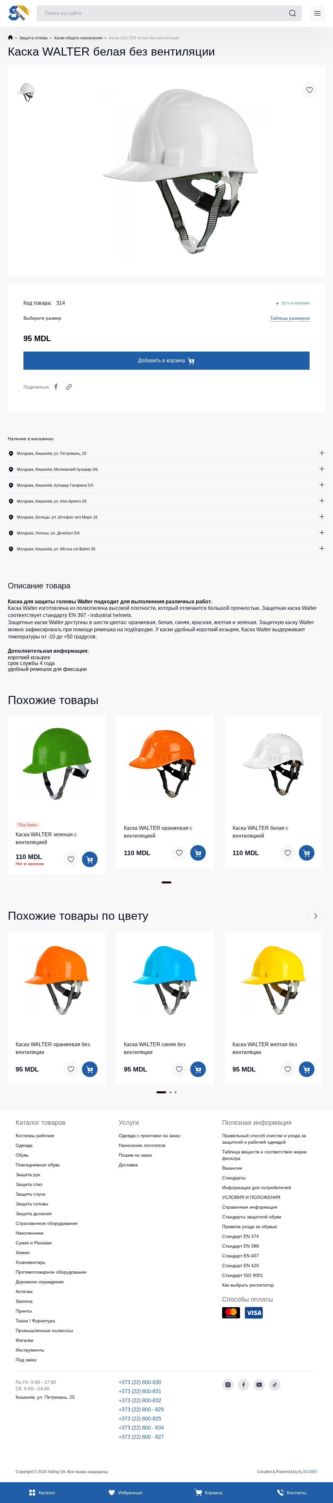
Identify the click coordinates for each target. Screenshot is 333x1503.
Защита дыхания (34, 1213)
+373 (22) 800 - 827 (141, 1437)
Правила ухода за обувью (249, 1226)
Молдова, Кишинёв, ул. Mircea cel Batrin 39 (56, 549)
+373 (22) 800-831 (140, 1391)
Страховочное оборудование (47, 1223)
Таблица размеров (290, 318)
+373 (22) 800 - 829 (141, 1409)
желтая (222, 622)
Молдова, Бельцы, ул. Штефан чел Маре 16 (57, 517)
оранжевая (141, 622)
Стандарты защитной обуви (251, 1216)
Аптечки (24, 1291)
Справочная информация (249, 1207)
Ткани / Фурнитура (35, 1320)
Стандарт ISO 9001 (242, 1275)
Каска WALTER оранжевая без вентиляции (53, 1048)
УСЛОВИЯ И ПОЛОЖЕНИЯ (251, 1197)
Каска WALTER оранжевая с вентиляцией (158, 832)
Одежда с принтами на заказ (149, 1135)
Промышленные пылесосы (44, 1330)
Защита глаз (29, 1184)
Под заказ (26, 1359)
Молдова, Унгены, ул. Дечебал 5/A (48, 533)
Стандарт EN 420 (240, 1265)
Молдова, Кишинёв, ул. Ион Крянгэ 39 (52, 501)
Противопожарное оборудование (51, 1272)
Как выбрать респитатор (248, 1285)
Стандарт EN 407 (240, 1255)
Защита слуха (30, 1194)
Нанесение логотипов (142, 1145)
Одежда (24, 1145)
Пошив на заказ (135, 1155)
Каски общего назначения (77, 38)
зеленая (246, 622)
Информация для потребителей (256, 1187)
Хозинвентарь (30, 1262)
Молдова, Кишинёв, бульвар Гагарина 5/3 (55, 485)
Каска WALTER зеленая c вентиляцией (46, 838)
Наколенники (30, 1233)
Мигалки (24, 1340)
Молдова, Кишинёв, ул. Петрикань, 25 (52, 453)
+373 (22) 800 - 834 (141, 1428)
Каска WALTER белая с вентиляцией (260, 832)
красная (201, 622)
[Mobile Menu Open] (317, 13)
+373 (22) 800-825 (140, 1418)
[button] (56, 763)
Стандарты (234, 1177)
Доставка (128, 1164)
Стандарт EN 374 (240, 1236)
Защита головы (33, 38)
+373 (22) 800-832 (140, 1400)
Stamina (24, 1301)
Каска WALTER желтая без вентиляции (265, 1048)
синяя (182, 622)
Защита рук (28, 1174)
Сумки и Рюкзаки (34, 1242)
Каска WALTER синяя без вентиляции (154, 1048)
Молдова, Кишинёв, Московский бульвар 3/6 (57, 469)
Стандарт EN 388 (240, 1246)
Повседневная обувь (38, 1164)
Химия (23, 1252)
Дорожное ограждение (40, 1281)
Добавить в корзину (161, 360)
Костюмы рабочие (35, 1135)
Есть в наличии (296, 303)
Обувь (22, 1155)
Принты (24, 1311)
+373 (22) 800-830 (140, 1382)
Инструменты (30, 1350)
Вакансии (232, 1168)
